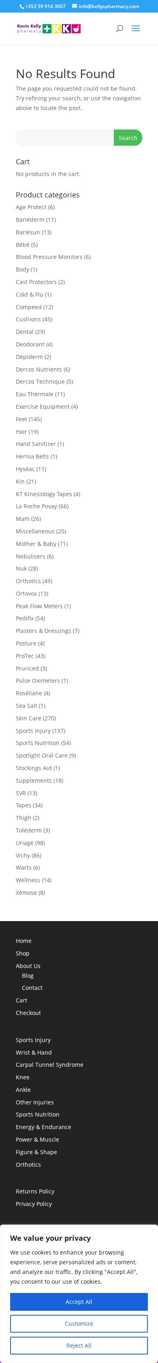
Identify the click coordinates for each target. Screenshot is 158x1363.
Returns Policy (35, 1191)
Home (24, 941)
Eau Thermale (34, 394)
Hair (21, 431)
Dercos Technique (40, 381)
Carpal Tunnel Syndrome (49, 1064)
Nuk (21, 568)
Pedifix (25, 618)
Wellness (28, 880)
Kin (20, 481)
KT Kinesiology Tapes (44, 494)
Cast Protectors (36, 282)
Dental (25, 331)
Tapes (23, 805)
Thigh (23, 818)
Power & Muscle (37, 1139)
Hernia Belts (32, 456)
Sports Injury (33, 731)
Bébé (23, 244)
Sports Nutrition (38, 743)
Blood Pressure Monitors (49, 257)
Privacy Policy (34, 1204)
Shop (23, 953)
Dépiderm (29, 357)
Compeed (29, 307)
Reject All (79, 1345)
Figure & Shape (36, 1152)
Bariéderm (30, 219)
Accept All (79, 1302)
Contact (32, 987)
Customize (79, 1323)
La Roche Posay (36, 506)
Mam (23, 518)
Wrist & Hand (34, 1052)
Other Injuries (35, 1102)
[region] (79, 1294)
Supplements (34, 780)
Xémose (26, 892)
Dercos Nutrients (39, 369)
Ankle (23, 1089)
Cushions (28, 319)
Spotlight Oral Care (42, 755)
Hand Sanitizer (36, 444)
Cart (21, 1000)
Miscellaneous (35, 531)
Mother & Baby (36, 544)
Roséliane (29, 693)
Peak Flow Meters (39, 606)
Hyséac (25, 469)
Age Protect (31, 207)
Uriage (25, 843)
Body (22, 269)
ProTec (25, 656)
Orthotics (28, 581)
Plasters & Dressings (43, 631)
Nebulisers (30, 556)
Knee (23, 1077)
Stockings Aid (34, 768)
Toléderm (29, 830)
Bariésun (28, 232)
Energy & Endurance (43, 1127)
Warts (24, 867)
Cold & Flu (29, 294)
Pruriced (27, 668)
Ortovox (26, 593)
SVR (21, 793)
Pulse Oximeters (38, 680)
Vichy (23, 855)
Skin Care (28, 718)
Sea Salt (26, 705)
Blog (28, 975)
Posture (26, 643)
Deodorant (30, 344)
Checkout (28, 1013)
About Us (28, 966)
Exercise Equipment (43, 406)
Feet (21, 419)
